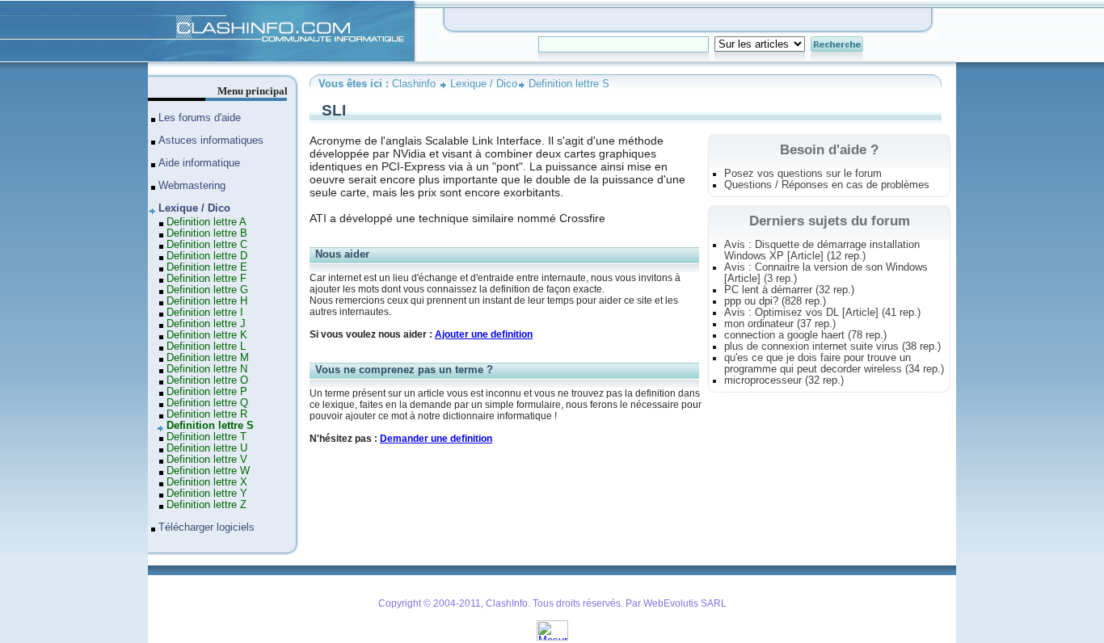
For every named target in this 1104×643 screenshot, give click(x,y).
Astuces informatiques (210, 140)
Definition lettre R (206, 414)
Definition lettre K (206, 335)
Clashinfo (169, 6)
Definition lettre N (206, 369)
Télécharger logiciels (206, 527)
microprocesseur (784, 380)
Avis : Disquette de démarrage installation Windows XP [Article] (822, 250)
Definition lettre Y (206, 493)
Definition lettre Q (207, 403)
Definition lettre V (206, 459)
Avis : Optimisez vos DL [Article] (822, 312)
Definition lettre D (206, 256)
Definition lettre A (206, 222)
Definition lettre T (206, 437)
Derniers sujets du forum (829, 221)
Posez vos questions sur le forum (803, 173)
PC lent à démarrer (789, 290)
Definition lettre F (206, 278)
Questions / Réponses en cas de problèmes (826, 185)
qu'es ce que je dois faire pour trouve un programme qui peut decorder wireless (834, 363)
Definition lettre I (204, 312)
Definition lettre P (206, 391)
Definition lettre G (207, 290)
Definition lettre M (207, 358)
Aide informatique (199, 163)
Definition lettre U (206, 448)
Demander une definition (436, 438)
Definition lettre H (206, 301)
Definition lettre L (206, 346)
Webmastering (191, 185)
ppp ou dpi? (775, 301)
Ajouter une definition (484, 334)
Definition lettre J (206, 324)
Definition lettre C (206, 244)
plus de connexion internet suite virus (832, 346)
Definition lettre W (208, 471)
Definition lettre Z (206, 505)
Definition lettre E (206, 267)
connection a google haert (805, 335)
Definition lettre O (207, 380)
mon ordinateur (780, 324)
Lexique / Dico (483, 84)
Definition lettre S (569, 84)
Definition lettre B (206, 233)
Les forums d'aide (199, 118)
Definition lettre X (206, 482)
